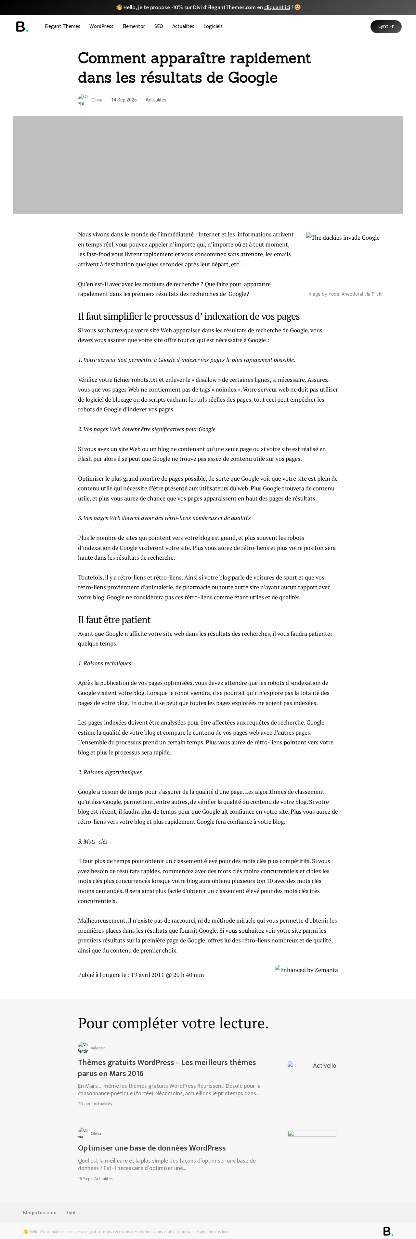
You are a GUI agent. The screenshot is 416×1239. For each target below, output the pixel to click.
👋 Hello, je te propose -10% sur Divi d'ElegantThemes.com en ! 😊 (208, 7)
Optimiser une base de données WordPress (152, 1148)
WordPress (101, 26)
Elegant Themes (62, 26)
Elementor (134, 26)
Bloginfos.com (40, 1213)
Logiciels (213, 26)
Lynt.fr (74, 1213)
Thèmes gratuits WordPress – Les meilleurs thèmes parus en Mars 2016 (167, 1068)
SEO (158, 26)
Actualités (183, 26)
